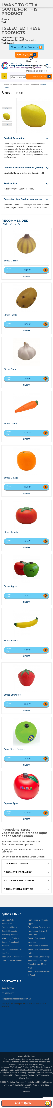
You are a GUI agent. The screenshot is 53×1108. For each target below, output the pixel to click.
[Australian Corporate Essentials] (21, 65)
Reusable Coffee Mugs (37, 960)
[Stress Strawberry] (26, 678)
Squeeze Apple (11, 803)
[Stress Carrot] (26, 406)
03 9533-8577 (8, 993)
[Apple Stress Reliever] (26, 732)
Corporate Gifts (7, 920)
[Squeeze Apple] (26, 786)
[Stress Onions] (26, 243)
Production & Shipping (18, 889)
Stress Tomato (11, 532)
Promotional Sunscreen (38, 946)
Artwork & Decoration (19, 880)
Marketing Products (9, 935)
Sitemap (26, 1092)
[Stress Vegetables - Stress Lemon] (7, 116)
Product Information (18, 872)
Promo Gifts (6, 923)
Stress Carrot (10, 423)
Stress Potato (10, 315)
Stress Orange (11, 477)
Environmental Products (11, 960)
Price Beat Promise (16, 863)
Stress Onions (11, 260)
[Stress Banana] (26, 623)
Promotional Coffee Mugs (39, 957)
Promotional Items (9, 927)
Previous (7, 108)
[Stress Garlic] (26, 352)
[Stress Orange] (26, 461)
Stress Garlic (10, 369)
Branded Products (9, 931)
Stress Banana (11, 640)
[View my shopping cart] (40, 58)
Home (6, 85)
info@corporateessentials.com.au (16, 999)
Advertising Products (10, 938)
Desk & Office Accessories (13, 957)
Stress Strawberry (12, 694)
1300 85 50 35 (8, 988)
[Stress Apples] (26, 569)
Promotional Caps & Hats (39, 927)
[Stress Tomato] (26, 515)
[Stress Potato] (26, 298)
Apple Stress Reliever (14, 749)
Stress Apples (10, 586)
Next (7, 124)
